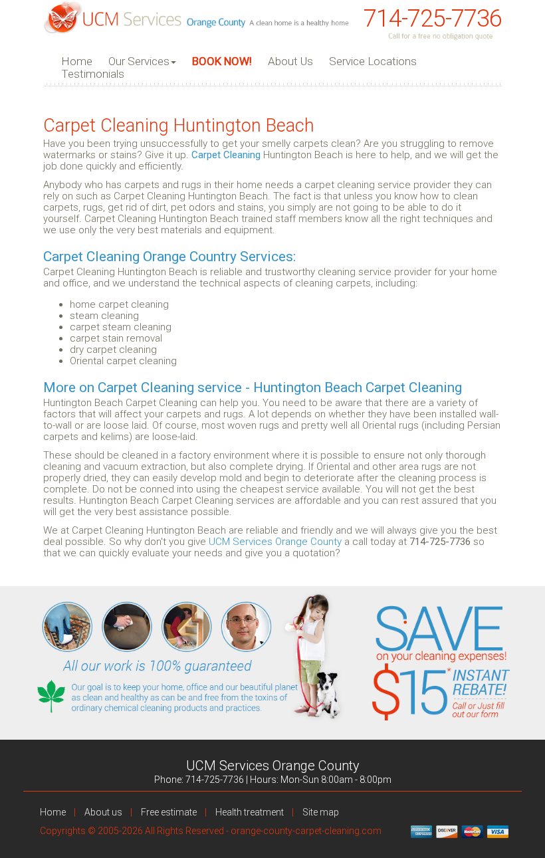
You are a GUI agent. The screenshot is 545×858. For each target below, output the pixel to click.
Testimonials (92, 74)
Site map (320, 812)
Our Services (138, 61)
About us (103, 812)
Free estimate (169, 812)
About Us (290, 61)
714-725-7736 (433, 19)
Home (76, 61)
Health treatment (249, 812)
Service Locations (373, 61)
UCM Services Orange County (275, 542)
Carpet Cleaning (226, 155)
